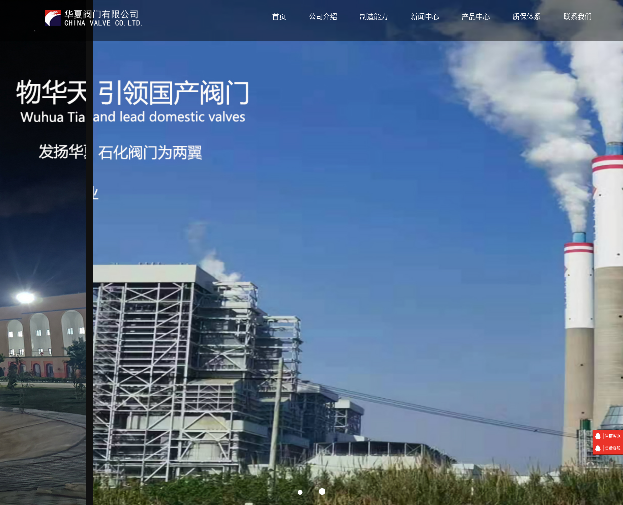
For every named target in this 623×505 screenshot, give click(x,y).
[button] (300, 492)
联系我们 (577, 17)
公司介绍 (323, 17)
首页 (279, 17)
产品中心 (476, 17)
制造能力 (374, 17)
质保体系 (527, 17)
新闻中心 (425, 17)
